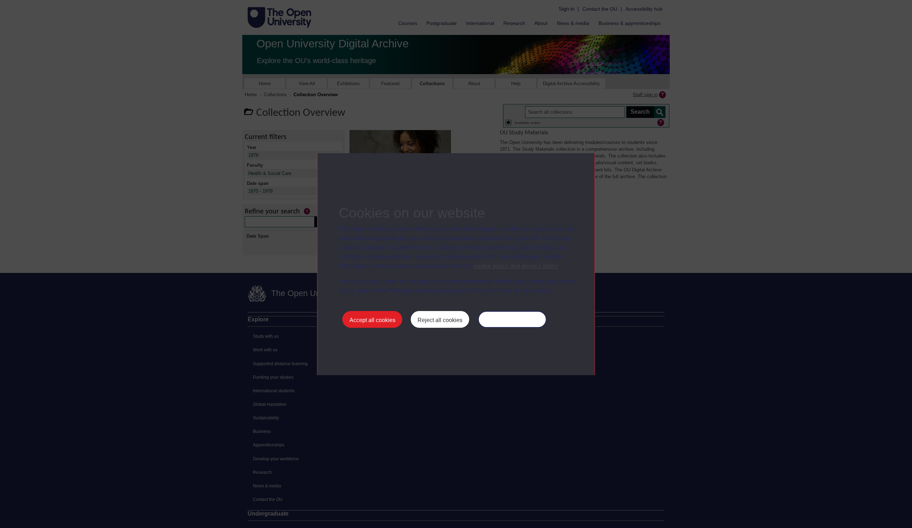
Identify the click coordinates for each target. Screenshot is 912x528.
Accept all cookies (372, 320)
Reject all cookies (440, 320)
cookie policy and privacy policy (515, 266)
